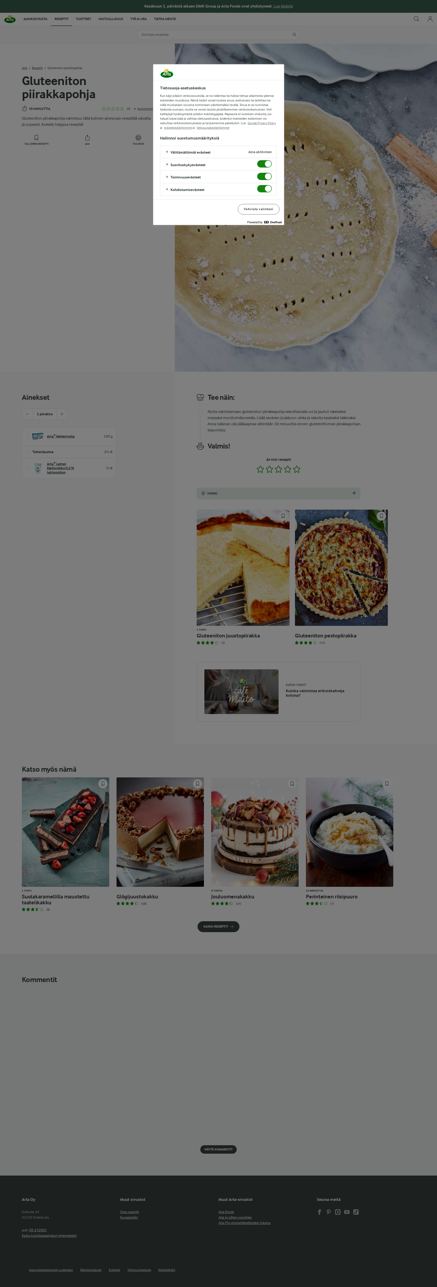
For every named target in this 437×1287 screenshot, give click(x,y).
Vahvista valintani (258, 209)
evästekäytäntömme (178, 127)
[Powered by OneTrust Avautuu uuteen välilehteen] (264, 222)
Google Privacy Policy (262, 123)
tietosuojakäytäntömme (213, 127)
